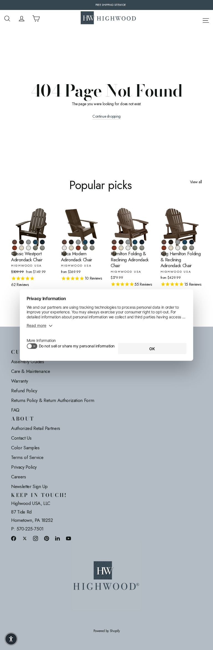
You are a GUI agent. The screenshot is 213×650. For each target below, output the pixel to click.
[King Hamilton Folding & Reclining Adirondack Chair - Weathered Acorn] (164, 242)
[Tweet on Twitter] (24, 538)
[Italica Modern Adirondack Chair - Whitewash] (71, 248)
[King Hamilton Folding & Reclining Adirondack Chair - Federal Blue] (191, 242)
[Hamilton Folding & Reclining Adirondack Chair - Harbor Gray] (142, 248)
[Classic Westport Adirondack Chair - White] (28, 248)
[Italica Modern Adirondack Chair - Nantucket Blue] (85, 242)
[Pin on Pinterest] (46, 538)
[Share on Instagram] (35, 538)
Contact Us (21, 438)
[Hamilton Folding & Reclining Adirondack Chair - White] (128, 248)
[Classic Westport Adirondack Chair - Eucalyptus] (35, 248)
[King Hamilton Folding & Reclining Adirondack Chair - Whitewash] (171, 248)
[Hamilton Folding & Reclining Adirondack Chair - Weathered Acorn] (114, 242)
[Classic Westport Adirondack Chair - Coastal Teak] (28, 242)
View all (196, 182)
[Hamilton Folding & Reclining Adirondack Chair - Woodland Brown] (114, 253)
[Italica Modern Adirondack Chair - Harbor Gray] (92, 248)
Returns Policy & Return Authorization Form (52, 400)
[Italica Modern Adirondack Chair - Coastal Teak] (78, 242)
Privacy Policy (24, 467)
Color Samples (25, 447)
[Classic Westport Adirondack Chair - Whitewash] (21, 248)
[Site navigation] (206, 19)
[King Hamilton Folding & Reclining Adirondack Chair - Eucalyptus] (184, 248)
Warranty (19, 381)
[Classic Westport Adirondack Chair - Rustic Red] (14, 248)
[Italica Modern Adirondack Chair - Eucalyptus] (85, 248)
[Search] (7, 18)
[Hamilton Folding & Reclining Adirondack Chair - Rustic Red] (114, 248)
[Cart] (36, 18)
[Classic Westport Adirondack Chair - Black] (21, 242)
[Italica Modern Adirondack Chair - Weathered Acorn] (64, 242)
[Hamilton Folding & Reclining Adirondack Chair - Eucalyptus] (135, 248)
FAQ (15, 410)
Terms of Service (27, 457)
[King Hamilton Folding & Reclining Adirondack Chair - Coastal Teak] (178, 242)
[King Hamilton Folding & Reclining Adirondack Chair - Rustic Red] (164, 248)
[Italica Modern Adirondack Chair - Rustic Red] (78, 248)
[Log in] (21, 18)
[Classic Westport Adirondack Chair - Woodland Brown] (14, 253)
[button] (11, 639)
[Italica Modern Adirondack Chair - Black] (71, 242)
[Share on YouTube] (68, 538)
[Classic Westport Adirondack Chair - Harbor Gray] (42, 248)
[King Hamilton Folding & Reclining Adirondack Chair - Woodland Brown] (164, 253)
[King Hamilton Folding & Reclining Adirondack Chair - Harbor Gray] (191, 248)
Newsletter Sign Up (29, 486)
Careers (18, 476)
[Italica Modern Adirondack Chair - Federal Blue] (92, 242)
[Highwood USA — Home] (108, 18)
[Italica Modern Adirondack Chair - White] (64, 248)
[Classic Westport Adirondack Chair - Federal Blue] (42, 242)
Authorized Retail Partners (35, 428)
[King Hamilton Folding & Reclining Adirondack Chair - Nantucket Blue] (184, 242)
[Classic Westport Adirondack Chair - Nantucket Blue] (35, 242)
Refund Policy (24, 390)
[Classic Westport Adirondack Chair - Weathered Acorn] (14, 242)
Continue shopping (106, 116)
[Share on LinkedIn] (57, 538)
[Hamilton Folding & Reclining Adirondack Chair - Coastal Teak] (128, 242)
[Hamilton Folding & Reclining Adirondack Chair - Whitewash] (121, 248)
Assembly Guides (27, 361)
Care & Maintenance (30, 371)
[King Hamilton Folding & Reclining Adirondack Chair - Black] (171, 242)
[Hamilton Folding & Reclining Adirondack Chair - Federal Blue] (142, 242)
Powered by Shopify (106, 631)
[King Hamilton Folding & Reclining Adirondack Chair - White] (178, 248)
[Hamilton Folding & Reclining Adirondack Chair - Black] (121, 242)
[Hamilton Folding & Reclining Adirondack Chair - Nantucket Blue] (135, 242)
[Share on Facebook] (13, 538)
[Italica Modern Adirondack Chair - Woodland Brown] (64, 253)
